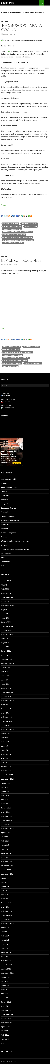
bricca (17, 265)
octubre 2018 (6, 725)
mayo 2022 (5, 610)
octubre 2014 (6, 870)
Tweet (3, 205)
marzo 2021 (5, 647)
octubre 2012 (6, 969)
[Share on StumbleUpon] (22, 216)
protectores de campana (12, 229)
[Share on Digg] (14, 216)
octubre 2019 (6, 696)
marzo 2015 (5, 849)
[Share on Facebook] (2, 216)
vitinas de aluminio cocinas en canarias (17, 237)
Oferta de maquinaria (9, 533)
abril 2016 (4, 800)
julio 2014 (4, 882)
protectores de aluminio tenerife (15, 360)
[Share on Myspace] (19, 216)
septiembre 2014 (7, 874)
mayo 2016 (5, 795)
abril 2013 (4, 944)
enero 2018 (5, 758)
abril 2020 (4, 680)
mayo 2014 (5, 890)
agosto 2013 (5, 928)
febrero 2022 (6, 622)
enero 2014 (5, 907)
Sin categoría (6, 553)
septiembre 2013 (7, 923)
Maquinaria (5, 524)
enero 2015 (5, 857)
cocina (7, 51)
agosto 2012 (5, 977)
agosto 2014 (5, 878)
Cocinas (4, 21)
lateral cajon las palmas (12, 226)
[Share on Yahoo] (24, 216)
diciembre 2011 (6, 1010)
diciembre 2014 (6, 861)
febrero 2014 (6, 903)
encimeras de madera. (10, 223)
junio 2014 (5, 886)
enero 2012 (5, 1006)
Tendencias (5, 562)
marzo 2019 (5, 705)
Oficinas (4, 545)
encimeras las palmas (29, 223)
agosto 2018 (5, 733)
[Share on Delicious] (12, 216)
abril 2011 (4, 1043)
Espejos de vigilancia (8, 508)
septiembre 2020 (7, 663)
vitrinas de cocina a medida (13, 243)
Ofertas (4, 537)
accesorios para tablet (9, 479)
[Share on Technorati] (29, 216)
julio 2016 (4, 787)
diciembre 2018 (6, 717)
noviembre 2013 (7, 915)
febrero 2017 (6, 767)
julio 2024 (4, 585)
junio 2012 (5, 985)
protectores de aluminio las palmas (16, 358)
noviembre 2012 (7, 965)
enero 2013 (5, 956)
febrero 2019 (6, 709)
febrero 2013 (6, 952)
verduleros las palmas (33, 363)
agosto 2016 (5, 783)
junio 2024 (5, 589)
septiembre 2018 (7, 729)
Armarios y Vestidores (9, 487)
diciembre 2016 (6, 771)
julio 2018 (4, 738)
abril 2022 (4, 614)
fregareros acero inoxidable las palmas (17, 352)
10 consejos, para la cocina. (21, 27)
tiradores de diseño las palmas (14, 234)
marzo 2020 (5, 684)
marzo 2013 (5, 948)
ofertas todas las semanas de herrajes (15, 541)
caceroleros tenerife (31, 347)
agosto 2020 (5, 667)
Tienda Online (9, 408)
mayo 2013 (5, 940)
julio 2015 (4, 837)
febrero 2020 (6, 688)
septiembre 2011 (7, 1023)
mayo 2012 (5, 989)
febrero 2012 (6, 1002)
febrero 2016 (6, 808)
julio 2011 (4, 1031)
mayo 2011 (5, 1039)
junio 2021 (5, 639)
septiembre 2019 (7, 700)
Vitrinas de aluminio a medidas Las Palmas (18, 240)
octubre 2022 (6, 601)
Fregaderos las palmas (11, 349)
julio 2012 (4, 981)
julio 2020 (4, 672)
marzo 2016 (5, 804)
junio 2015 (5, 841)
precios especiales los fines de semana (15, 549)
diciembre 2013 (6, 911)
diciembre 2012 (6, 961)
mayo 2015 (5, 845)
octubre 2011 (6, 1018)
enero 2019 (5, 713)
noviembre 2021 (7, 626)
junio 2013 (5, 936)
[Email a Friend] (7, 216)
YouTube (7, 401)
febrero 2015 (6, 853)
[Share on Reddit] (26, 216)
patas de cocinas (31, 226)
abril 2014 (4, 895)
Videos (4, 256)
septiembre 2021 (7, 634)
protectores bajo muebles (12, 355)
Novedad (4, 529)
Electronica (5, 496)
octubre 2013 (6, 919)
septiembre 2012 (7, 973)
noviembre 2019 (7, 692)
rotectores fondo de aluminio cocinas (17, 232)
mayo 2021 (5, 643)
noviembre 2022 (7, 597)
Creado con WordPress (8, 1061)
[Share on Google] (17, 216)
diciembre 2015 (6, 816)
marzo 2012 (5, 998)
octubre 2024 (6, 581)
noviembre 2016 (7, 775)
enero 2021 (5, 655)
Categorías (6, 473)
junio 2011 (5, 1035)
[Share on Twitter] (4, 216)
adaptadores (5, 483)
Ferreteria (4, 512)
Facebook (6, 395)
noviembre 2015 (7, 820)
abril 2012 (4, 994)
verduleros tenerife (10, 366)
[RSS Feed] (31, 216)
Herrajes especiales (8, 516)
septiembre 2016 (7, 779)
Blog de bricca (7, 2)
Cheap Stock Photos (8, 1052)
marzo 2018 (5, 750)
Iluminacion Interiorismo (10, 520)
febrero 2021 (6, 651)
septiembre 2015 (7, 828)
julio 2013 (4, 932)
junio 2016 (5, 791)
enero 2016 (5, 812)
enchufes (4, 500)
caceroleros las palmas (12, 347)
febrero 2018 (6, 754)
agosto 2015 (5, 833)
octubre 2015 (6, 824)
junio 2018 (5, 742)
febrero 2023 (6, 593)
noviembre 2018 (7, 721)
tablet (3, 557)
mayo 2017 (5, 762)
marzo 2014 (5, 899)
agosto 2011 (5, 1027)
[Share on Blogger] (9, 216)
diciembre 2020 (6, 659)
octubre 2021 (6, 630)
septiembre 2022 (7, 605)
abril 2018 (4, 746)
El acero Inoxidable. (21, 260)
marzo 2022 (5, 618)
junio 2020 (5, 676)
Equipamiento (6, 504)
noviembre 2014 (7, 866)
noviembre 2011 (7, 1014)
